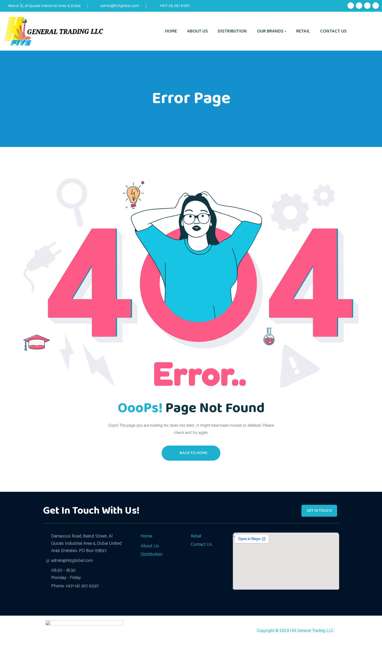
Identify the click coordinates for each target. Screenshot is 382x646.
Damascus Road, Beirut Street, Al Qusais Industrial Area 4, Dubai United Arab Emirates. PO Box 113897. (86, 543)
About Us (197, 31)
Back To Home (193, 453)
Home (171, 31)
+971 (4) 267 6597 (174, 6)
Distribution (232, 31)
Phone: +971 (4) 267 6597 (75, 586)
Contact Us (333, 31)
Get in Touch (319, 510)
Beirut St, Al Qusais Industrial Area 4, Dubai (44, 6)
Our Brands (270, 31)
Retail (303, 31)
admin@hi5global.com (119, 6)
